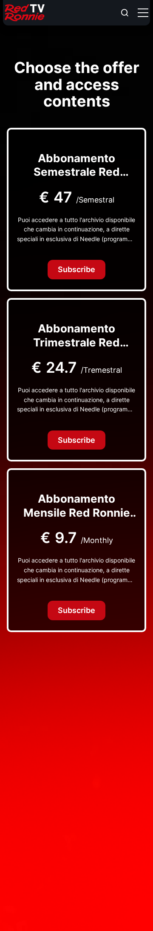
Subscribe (76, 269)
